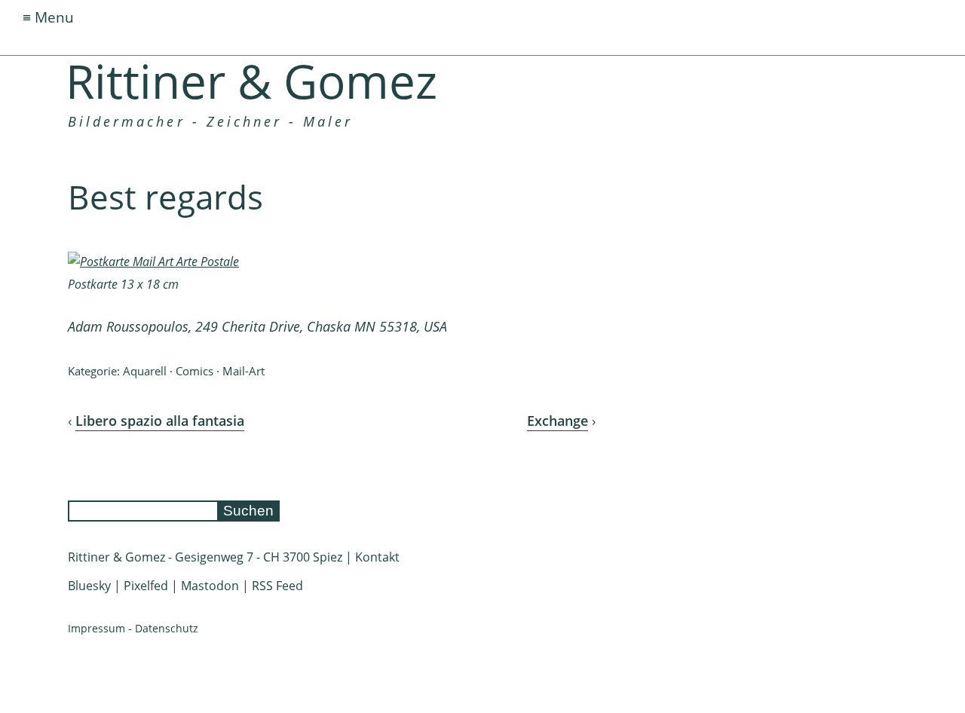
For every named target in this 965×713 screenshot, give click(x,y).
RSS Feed (277, 585)
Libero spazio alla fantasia (159, 421)
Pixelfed (146, 585)
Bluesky (89, 585)
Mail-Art (243, 370)
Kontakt (377, 557)
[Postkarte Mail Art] (153, 261)
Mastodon (210, 585)
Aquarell (145, 370)
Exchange (557, 421)
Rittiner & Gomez (251, 80)
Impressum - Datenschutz (133, 628)
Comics (194, 370)
